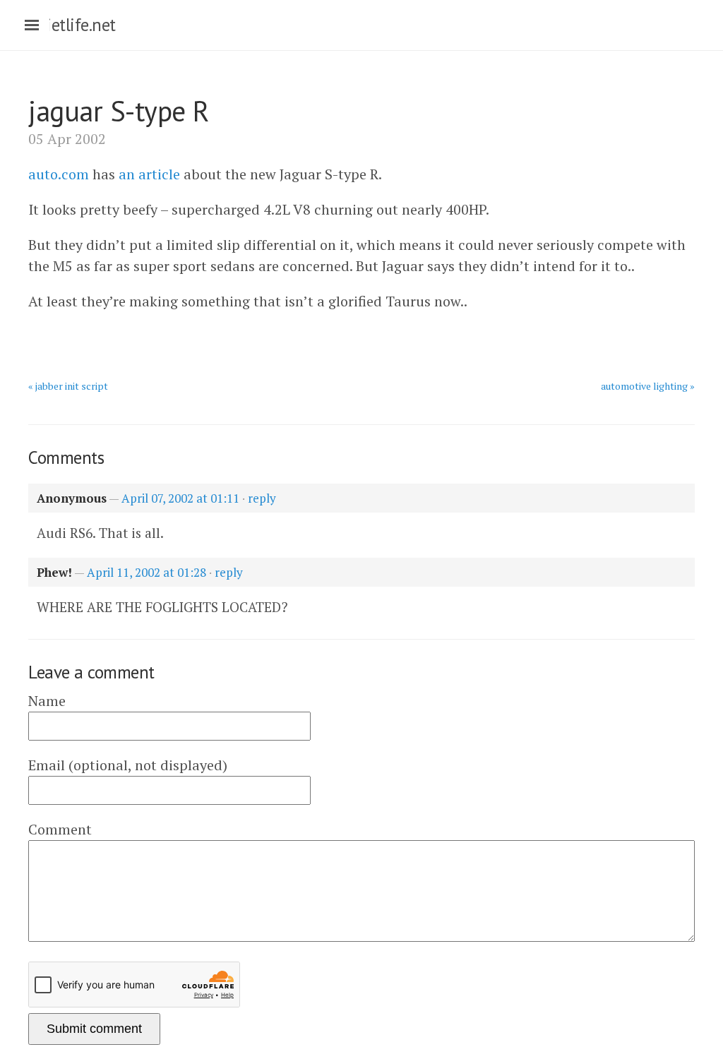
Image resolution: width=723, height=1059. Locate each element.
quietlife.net (72, 24)
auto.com (58, 174)
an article (149, 174)
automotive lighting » (648, 386)
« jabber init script (68, 386)
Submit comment (94, 1029)
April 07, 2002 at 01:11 (180, 498)
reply (262, 498)
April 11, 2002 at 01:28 (146, 572)
